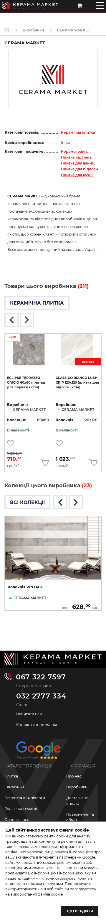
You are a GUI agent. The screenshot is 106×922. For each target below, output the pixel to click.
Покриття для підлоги (24, 798)
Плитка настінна (76, 157)
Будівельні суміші (20, 809)
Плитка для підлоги (79, 169)
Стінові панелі (17, 819)
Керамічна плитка (78, 132)
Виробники (76, 787)
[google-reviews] (38, 752)
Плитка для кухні (77, 175)
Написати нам (29, 714)
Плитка (11, 776)
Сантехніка (14, 787)
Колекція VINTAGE (25, 587)
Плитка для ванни (77, 163)
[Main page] (30, 6)
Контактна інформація (36, 725)
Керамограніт (74, 151)
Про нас (73, 776)
